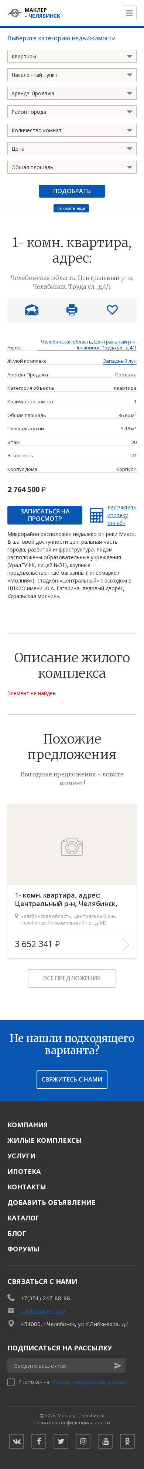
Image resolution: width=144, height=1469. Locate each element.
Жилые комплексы (44, 1140)
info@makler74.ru (43, 1311)
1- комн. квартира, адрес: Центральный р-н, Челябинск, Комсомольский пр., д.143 (66, 899)
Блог (16, 1233)
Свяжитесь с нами (72, 1079)
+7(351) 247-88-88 (45, 1298)
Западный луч (120, 361)
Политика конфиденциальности (72, 1422)
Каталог (23, 1217)
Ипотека (24, 1171)
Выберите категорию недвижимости (61, 38)
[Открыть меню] (129, 13)
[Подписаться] (118, 1365)
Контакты (26, 1186)
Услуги (21, 1155)
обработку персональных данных (87, 1382)
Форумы (23, 1248)
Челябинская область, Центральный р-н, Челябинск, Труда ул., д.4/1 (89, 345)
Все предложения (72, 978)
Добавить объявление (51, 1202)
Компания (27, 1124)
